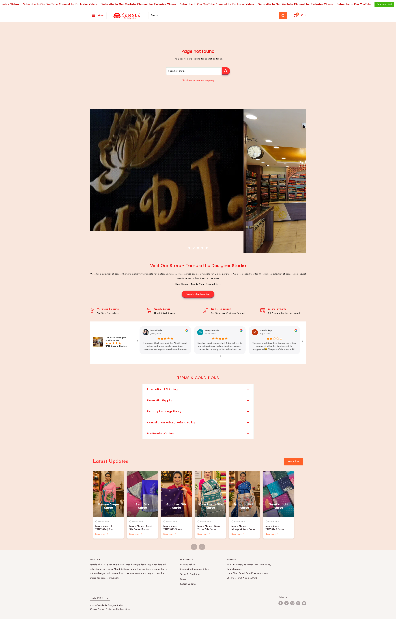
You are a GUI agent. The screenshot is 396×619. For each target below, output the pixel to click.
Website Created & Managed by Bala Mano (110, 609)
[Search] (283, 15)
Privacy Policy (187, 565)
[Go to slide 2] (218, 356)
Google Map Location (198, 294)
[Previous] (194, 547)
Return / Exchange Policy (164, 411)
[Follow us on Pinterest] (298, 603)
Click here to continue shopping (198, 81)
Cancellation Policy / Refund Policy (171, 422)
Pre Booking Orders (160, 433)
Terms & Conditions (190, 574)
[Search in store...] (226, 71)
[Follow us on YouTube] (304, 603)
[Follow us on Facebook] (280, 603)
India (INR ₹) (97, 598)
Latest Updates (188, 584)
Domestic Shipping (160, 400)
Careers (184, 579)
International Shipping (162, 389)
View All (292, 461)
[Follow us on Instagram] (292, 603)
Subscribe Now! (384, 4)
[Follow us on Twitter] (286, 603)
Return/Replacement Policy (194, 569)
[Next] (202, 547)
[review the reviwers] (186, 331)
